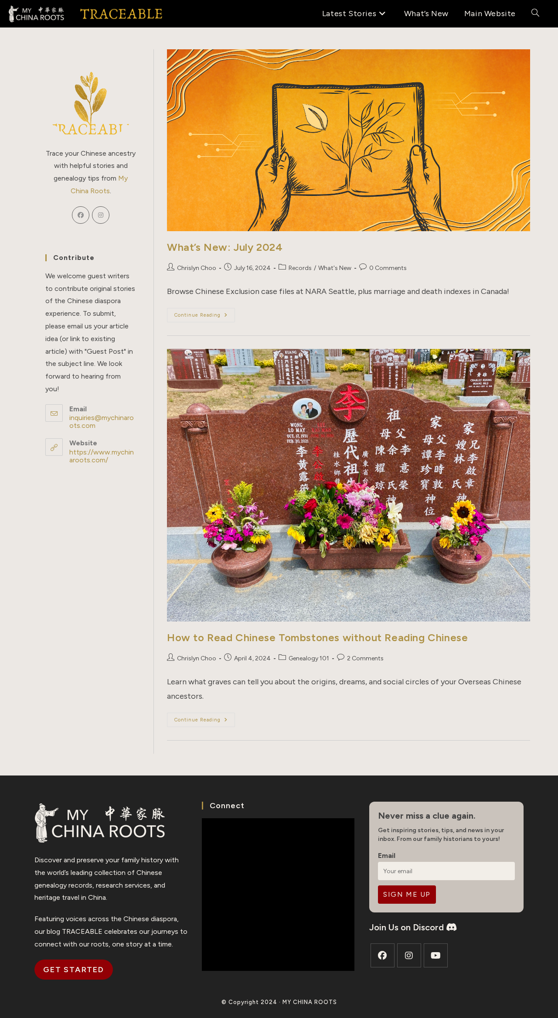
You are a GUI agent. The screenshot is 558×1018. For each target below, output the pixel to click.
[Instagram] (100, 215)
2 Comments (365, 658)
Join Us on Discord (407, 927)
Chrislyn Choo (196, 268)
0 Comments (388, 268)
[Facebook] (80, 215)
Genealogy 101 (309, 658)
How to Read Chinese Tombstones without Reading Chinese (317, 637)
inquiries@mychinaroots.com (101, 421)
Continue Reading (204, 316)
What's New (334, 268)
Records (300, 268)
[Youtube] (436, 955)
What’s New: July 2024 (225, 247)
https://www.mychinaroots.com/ (101, 456)
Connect (227, 805)
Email (386, 856)
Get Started (73, 969)
